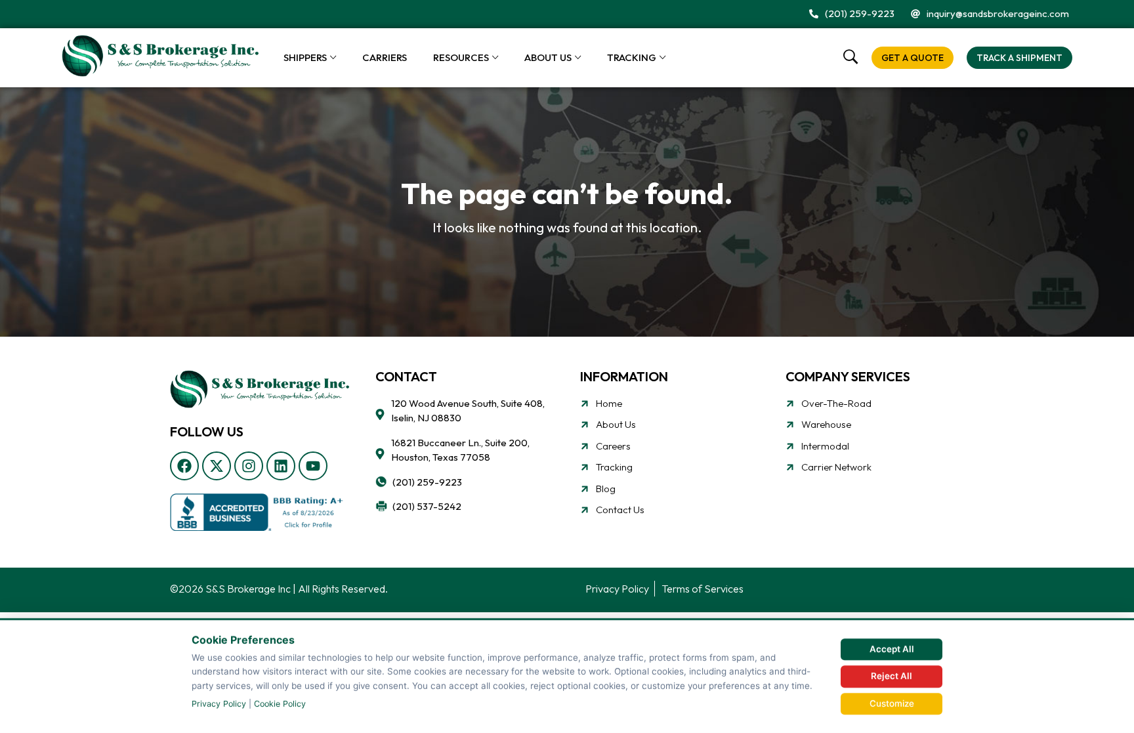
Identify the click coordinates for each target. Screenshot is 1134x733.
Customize (892, 703)
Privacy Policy (219, 704)
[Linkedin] (280, 465)
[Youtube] (313, 465)
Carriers (384, 57)
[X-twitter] (216, 465)
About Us (548, 57)
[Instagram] (248, 465)
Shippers (305, 57)
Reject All (891, 676)
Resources (461, 57)
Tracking (631, 57)
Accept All (892, 649)
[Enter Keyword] (850, 57)
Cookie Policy (280, 704)
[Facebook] (184, 465)
